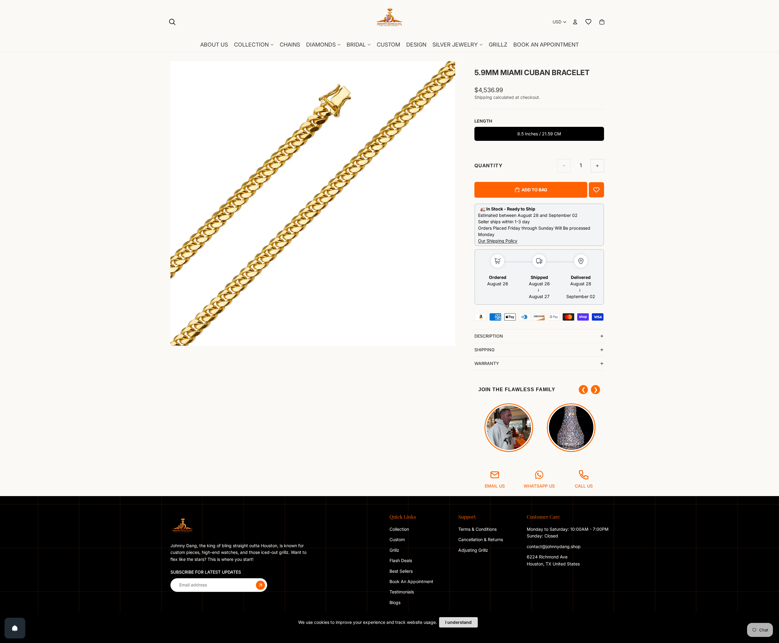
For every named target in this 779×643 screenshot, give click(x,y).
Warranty (486, 363)
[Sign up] (260, 585)
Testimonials (402, 591)
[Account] (575, 22)
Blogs (395, 602)
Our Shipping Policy (497, 240)
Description (488, 336)
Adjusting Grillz (473, 550)
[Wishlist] (588, 22)
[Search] (172, 22)
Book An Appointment (411, 581)
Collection (399, 529)
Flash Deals (401, 560)
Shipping (484, 349)
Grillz (394, 550)
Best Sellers (401, 570)
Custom (397, 539)
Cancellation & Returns (480, 539)
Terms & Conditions (477, 529)
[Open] (15, 628)
